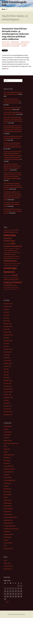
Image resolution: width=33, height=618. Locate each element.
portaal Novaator (8, 258)
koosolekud (15, 250)
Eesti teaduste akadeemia (11, 443)
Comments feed (8, 566)
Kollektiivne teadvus (9, 469)
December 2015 (8, 389)
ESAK (13, 243)
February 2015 (7, 406)
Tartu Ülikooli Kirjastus (14, 277)
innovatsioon (26, 42)
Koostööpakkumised (9, 480)
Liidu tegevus (7, 483)
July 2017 (6, 369)
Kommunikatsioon (8, 472)
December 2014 (8, 412)
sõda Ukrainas (7, 277)
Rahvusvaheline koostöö (10, 517)
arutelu (16, 230)
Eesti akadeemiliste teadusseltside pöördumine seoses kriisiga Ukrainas (13, 211)
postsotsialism (16, 258)
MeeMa (6, 497)
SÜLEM (15, 275)
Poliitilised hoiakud (16, 256)
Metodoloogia (7, 503)
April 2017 (6, 375)
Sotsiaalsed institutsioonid (11, 528)
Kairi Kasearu (7, 460)
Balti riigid (16, 232)
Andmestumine (8, 432)
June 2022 (6, 315)
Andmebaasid (7, 426)
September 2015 (8, 397)
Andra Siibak (7, 435)
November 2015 (8, 392)
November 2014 (8, 414)
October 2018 (7, 352)
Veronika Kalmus (8, 548)
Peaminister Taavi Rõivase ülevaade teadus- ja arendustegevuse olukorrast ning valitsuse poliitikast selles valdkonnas (15, 33)
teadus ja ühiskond (16, 44)
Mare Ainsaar (7, 492)
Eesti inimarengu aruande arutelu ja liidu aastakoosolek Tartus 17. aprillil (13, 138)
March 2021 (7, 329)
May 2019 (6, 346)
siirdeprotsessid (7, 265)
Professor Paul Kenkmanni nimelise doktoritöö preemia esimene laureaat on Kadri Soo (12, 101)
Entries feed (7, 563)
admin (24, 46)
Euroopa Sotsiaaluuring (12, 246)
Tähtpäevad (7, 531)
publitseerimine (10, 261)
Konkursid (6, 474)
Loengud (6, 486)
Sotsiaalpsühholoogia (9, 526)
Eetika (5, 446)
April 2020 (6, 338)
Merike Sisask (7, 500)
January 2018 (7, 360)
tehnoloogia (14, 285)
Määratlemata (7, 489)
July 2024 (6, 309)
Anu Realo (12, 230)
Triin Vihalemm (7, 537)
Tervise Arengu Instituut (9, 287)
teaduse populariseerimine (11, 279)
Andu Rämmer (7, 230)
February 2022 (7, 323)
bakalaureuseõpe (8, 232)
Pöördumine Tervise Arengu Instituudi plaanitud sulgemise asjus (12, 204)
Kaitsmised (7, 463)
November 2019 (8, 340)
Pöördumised (7, 511)
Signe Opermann (8, 523)
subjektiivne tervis (7, 275)
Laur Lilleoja (13, 252)
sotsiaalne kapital (14, 265)
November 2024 (8, 303)
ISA (8, 250)
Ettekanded (16, 42)
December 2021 (8, 326)
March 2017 (7, 377)
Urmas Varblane (8, 543)
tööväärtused (6, 289)
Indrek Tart (17, 248)
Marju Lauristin (7, 494)
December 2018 (8, 349)
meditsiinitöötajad (7, 256)
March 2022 (7, 321)
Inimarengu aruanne (9, 455)
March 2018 (7, 357)
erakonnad (6, 243)
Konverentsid (7, 477)
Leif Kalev (18, 252)
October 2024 (7, 306)
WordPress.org (8, 569)
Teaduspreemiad (8, 534)
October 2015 (7, 394)
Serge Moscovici (8, 520)
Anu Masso (7, 437)
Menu (3, 9)
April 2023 (6, 312)
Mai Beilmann (13, 254)
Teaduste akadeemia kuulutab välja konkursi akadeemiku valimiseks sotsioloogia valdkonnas (13, 145)
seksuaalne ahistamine (8, 263)
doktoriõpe (10, 235)
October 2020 (7, 332)
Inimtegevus (7, 457)
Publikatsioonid (8, 514)
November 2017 (8, 363)
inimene (5, 250)
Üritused (6, 540)
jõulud (10, 250)
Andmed (6, 429)
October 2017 (7, 366)
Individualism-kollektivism (9, 248)
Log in (5, 560)
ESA (9, 243)
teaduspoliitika (16, 46)
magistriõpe (7, 254)
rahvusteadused (6, 44)
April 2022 (6, 318)
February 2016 (7, 386)
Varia (5, 546)
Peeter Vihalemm (8, 509)
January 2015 (7, 409)
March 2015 (7, 403)
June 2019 (6, 343)
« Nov (7, 602)
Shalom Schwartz (17, 263)
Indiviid (6, 452)
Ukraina (11, 289)
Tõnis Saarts (16, 287)
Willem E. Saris (16, 289)
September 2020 (8, 335)
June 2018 (6, 355)
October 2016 (7, 383)
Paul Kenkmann (8, 506)
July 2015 (6, 400)
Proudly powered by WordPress (16, 614)
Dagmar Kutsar (8, 440)
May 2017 (6, 372)
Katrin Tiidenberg (8, 466)
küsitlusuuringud (7, 252)
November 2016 (8, 380)
